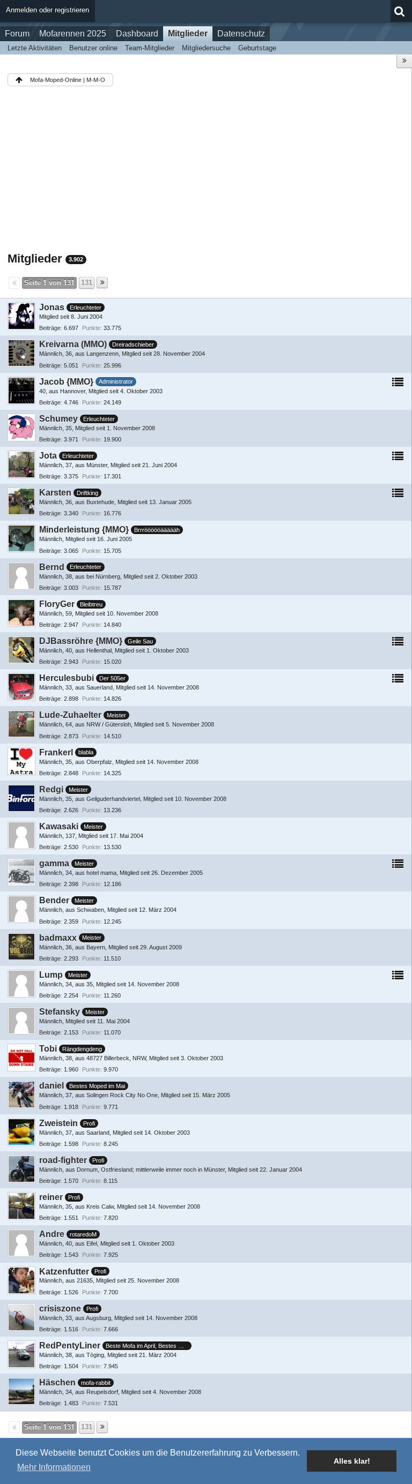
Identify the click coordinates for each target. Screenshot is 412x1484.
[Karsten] (21, 501)
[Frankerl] (21, 761)
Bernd (51, 567)
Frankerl (56, 752)
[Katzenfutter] (21, 1280)
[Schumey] (21, 427)
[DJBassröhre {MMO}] (21, 650)
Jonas (51, 307)
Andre (51, 1234)
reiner (51, 1197)
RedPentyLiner (69, 1345)
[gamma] (21, 872)
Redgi (51, 789)
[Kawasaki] (21, 835)
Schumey (58, 418)
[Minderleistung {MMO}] (21, 538)
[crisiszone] (21, 1317)
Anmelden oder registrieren (47, 10)
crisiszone (60, 1308)
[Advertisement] (206, 171)
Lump (51, 974)
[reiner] (21, 1206)
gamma (54, 863)
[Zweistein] (21, 1132)
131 (86, 283)
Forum (17, 33)
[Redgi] (21, 798)
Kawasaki (58, 826)
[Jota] (21, 464)
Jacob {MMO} (66, 381)
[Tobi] (21, 1057)
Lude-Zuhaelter (70, 714)
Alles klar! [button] (352, 1461)
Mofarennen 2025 (72, 33)
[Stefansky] (21, 1021)
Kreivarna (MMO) (73, 344)
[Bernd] (21, 576)
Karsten (55, 492)
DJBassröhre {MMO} (80, 641)
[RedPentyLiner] (21, 1354)
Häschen (57, 1382)
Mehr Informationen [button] (54, 1467)
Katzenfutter (64, 1271)
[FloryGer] (21, 613)
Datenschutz (241, 33)
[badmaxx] (21, 947)
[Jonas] (21, 316)
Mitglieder (188, 33)
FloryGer (57, 604)
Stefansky (59, 1011)
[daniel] (21, 1094)
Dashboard (137, 33)
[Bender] (21, 909)
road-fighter (63, 1160)
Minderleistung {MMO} (84, 529)
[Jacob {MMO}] (21, 390)
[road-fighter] (21, 1169)
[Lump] (21, 984)
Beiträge (50, 328)
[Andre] (21, 1243)
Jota (48, 455)
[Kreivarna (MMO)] (21, 353)
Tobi (48, 1048)
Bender (54, 900)
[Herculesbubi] (21, 687)
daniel (51, 1085)
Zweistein (58, 1123)
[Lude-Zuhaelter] (21, 724)
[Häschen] (21, 1391)
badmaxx (58, 937)
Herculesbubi (66, 678)
